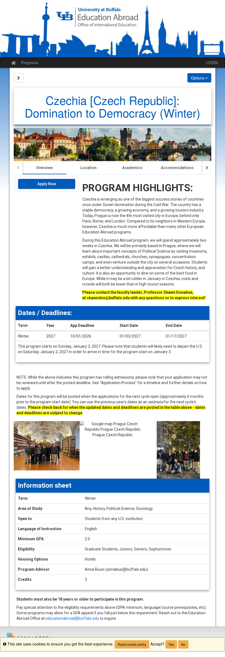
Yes (171, 644)
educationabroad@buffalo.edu (72, 618)
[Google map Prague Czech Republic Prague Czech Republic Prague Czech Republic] (112, 450)
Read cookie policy (132, 644)
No (183, 644)
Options (198, 78)
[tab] (44, 167)
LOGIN (212, 62)
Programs (29, 62)
